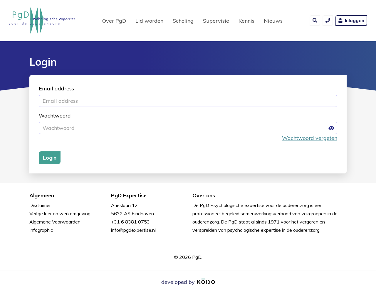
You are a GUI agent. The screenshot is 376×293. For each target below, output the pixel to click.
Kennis (246, 20)
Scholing (183, 20)
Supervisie (216, 20)
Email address (56, 88)
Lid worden (149, 20)
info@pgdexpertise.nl (133, 230)
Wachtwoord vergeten (309, 138)
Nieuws (273, 20)
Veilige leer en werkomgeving (59, 213)
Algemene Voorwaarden (54, 222)
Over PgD (114, 20)
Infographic (41, 230)
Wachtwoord (55, 115)
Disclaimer (40, 205)
